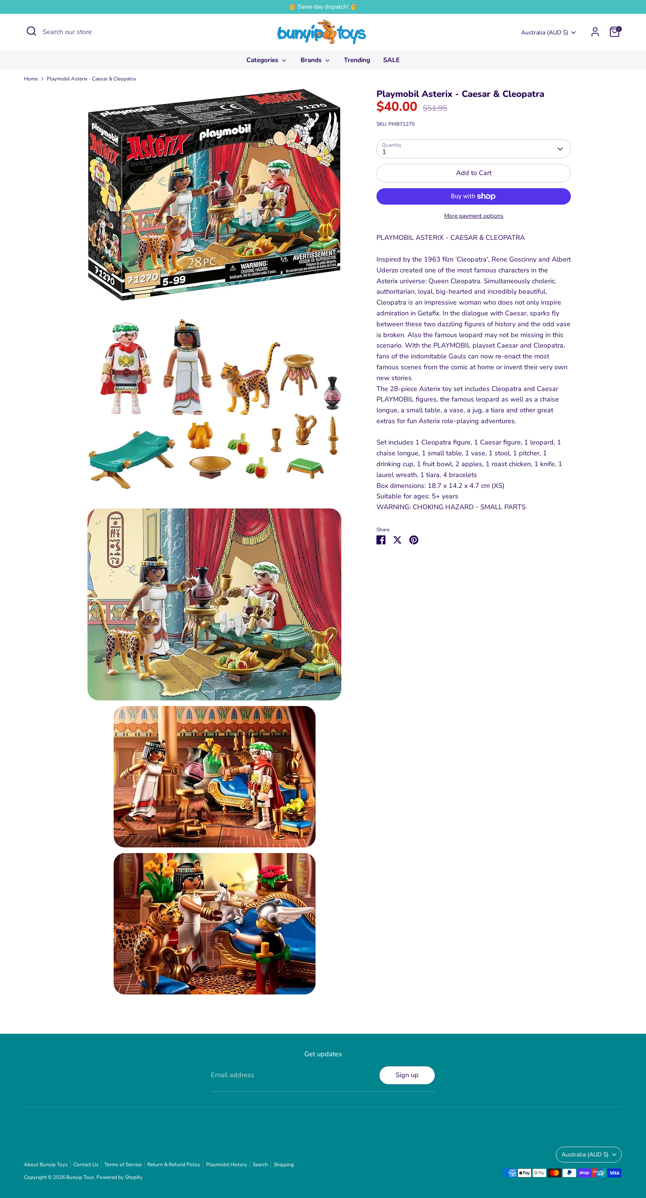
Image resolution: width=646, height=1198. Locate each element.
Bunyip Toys (80, 1177)
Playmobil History (226, 1164)
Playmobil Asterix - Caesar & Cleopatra (91, 78)
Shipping (284, 1164)
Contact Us (86, 1164)
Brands (312, 60)
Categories (263, 60)
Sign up (407, 1074)
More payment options (474, 216)
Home (31, 78)
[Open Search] (31, 31)
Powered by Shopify (119, 1177)
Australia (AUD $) (544, 32)
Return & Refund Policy (173, 1164)
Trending (357, 60)
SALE (391, 60)
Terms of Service (123, 1164)
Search (260, 1164)
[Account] (595, 31)
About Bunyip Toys (46, 1164)
